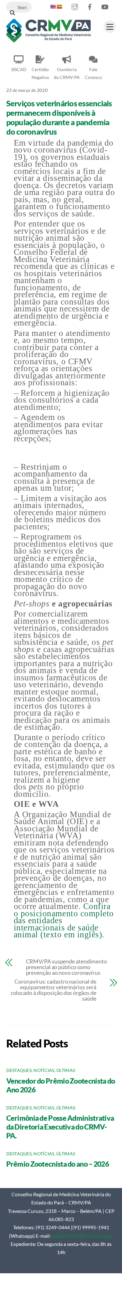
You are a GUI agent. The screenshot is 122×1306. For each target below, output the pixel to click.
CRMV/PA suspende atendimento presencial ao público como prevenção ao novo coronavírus (66, 966)
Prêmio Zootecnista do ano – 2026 (57, 1163)
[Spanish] (59, 6)
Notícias (43, 1070)
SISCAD (19, 69)
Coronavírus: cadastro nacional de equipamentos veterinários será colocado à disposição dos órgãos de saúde (53, 990)
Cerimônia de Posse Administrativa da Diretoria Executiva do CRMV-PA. (60, 1126)
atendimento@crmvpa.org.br (82, 1236)
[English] (53, 6)
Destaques (19, 1070)
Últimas (65, 1070)
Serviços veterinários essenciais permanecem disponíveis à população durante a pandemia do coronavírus (59, 117)
